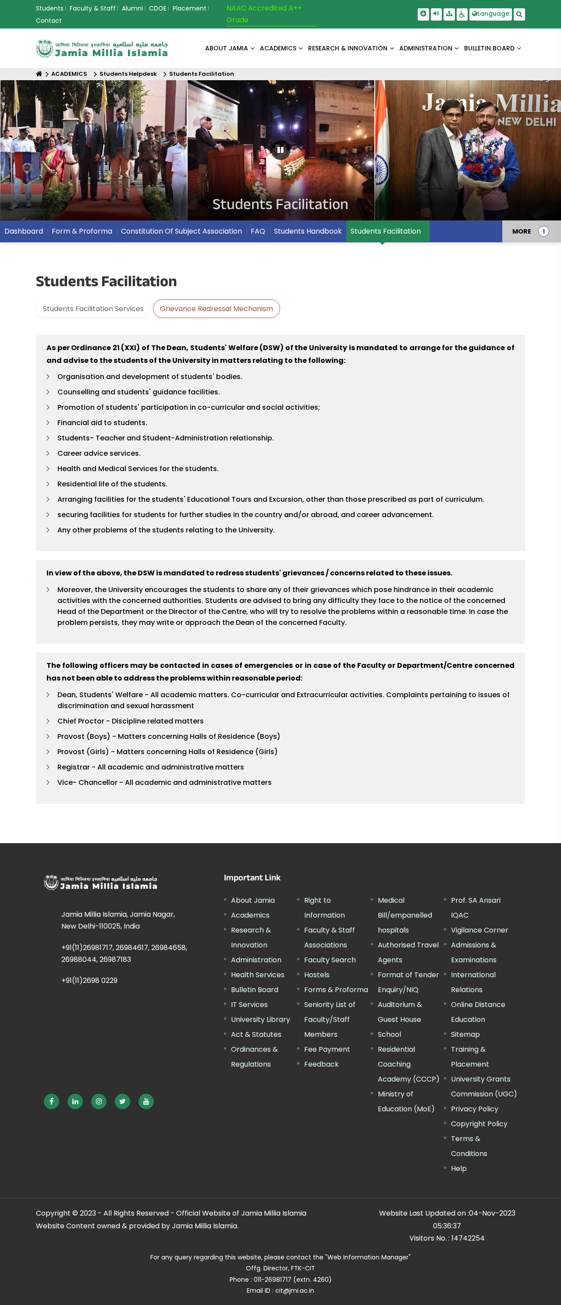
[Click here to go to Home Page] (101, 48)
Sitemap (465, 1034)
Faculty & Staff (93, 8)
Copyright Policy (479, 1124)
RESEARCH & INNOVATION (347, 48)
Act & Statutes (256, 1034)
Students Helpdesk (128, 74)
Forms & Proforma (336, 990)
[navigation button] (31, 154)
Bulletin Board (254, 990)
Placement (189, 8)
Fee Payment (327, 1049)
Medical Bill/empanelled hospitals (405, 915)
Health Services (257, 975)
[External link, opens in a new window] (51, 1101)
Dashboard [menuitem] (23, 231)
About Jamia (226, 48)
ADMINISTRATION (425, 48)
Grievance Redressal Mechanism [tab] (216, 309)
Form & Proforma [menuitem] (82, 231)
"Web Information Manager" (368, 1257)
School (389, 1034)
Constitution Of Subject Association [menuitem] (181, 231)
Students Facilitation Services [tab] (93, 309)
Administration (256, 960)
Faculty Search (330, 960)
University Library (260, 1019)
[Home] (39, 74)
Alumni (132, 8)
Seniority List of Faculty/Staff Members (329, 1019)
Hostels (317, 975)
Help (459, 1168)
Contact (49, 20)
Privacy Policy (474, 1109)
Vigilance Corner (479, 930)
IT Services (249, 1005)
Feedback (321, 1064)
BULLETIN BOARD (489, 48)
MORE (521, 231)
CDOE (158, 8)
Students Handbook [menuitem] (308, 231)
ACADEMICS (278, 48)
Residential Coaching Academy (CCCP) (409, 1064)
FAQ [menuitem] (258, 231)
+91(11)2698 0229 (89, 980)
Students (50, 8)
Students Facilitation (201, 74)
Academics (250, 915)
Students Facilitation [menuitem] (386, 231)
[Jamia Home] (100, 882)
